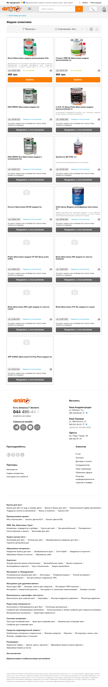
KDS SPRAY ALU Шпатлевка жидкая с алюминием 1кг (25, 158)
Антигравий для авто (15, 540)
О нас (78, 454)
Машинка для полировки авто (71, 621)
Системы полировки (17, 618)
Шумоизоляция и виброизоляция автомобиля (28, 658)
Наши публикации (83, 469)
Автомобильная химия (53, 563)
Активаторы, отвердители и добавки (22, 528)
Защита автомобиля (60, 566)
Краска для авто (15, 505)
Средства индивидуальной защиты (24, 630)
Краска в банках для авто (56, 508)
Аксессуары (45, 575)
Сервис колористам (15, 473)
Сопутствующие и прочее (18, 531)
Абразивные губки (43, 554)
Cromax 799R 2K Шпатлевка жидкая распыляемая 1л (72, 59)
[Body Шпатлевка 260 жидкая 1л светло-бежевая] (78, 246)
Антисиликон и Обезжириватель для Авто (24, 607)
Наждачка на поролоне (80, 551)
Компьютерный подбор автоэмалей (85, 508)
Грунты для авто (48, 528)
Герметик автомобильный (18, 543)
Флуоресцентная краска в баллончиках (23, 563)
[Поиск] (79, 9)
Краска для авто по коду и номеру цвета (24, 508)
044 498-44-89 (27, 411)
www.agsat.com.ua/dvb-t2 (17, 477)
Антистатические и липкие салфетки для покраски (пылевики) (74, 610)
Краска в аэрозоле (74, 563)
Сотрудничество (83, 465)
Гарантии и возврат (84, 482)
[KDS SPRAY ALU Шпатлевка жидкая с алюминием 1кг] (30, 146)
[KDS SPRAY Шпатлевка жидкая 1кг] (30, 96)
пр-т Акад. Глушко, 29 (78, 436)
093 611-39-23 (75, 424)
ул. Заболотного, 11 (77, 421)
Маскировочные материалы (19, 613)
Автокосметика (14, 653)
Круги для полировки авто (44, 621)
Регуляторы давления (90, 598)
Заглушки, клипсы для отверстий (38, 586)
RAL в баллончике (14, 519)
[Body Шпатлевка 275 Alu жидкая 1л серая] (78, 296)
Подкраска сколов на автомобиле (21, 511)
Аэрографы (43, 598)
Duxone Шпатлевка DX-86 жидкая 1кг (25, 207)
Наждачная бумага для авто (19, 551)
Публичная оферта (84, 472)
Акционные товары (15, 645)
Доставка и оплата (84, 461)
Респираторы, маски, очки (86, 633)
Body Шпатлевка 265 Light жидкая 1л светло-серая (29, 308)
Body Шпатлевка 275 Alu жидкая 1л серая (75, 307)
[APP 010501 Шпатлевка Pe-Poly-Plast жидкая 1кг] (30, 346)
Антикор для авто (35, 540)
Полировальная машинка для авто (22, 575)
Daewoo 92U (63, 511)
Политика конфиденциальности (85, 477)
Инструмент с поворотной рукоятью (22, 589)
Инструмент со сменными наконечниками (59, 589)
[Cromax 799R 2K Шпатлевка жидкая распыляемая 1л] (78, 47)
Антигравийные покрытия (18, 566)
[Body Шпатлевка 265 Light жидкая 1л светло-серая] (30, 296)
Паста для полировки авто (18, 621)
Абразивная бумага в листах (19, 648)
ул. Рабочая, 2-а (76, 410)
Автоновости (12, 469)
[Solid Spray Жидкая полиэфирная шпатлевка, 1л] (78, 196)
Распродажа (13, 642)
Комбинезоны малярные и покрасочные (24, 633)
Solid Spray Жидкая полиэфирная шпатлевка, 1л (77, 208)
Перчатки (68, 633)
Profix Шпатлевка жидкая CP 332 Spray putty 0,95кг (28, 258)
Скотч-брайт (61, 551)
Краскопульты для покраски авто (21, 598)
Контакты (80, 458)
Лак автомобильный (66, 528)
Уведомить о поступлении (30, 130)
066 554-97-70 (75, 439)
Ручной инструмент (81, 575)
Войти (85, 3)
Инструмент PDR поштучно (67, 586)
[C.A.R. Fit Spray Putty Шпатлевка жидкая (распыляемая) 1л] (78, 96)
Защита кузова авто (16, 537)
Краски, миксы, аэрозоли (37, 645)
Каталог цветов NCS (34, 519)
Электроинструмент (15, 578)
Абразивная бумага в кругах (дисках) (67, 645)
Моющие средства (53, 633)
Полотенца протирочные (56, 607)
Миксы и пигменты (47, 511)
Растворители (84, 528)
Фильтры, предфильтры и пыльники (22, 636)
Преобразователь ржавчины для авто (62, 540)
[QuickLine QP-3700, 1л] (78, 146)
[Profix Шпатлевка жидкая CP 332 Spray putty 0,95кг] (30, 246)
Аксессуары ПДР (14, 586)
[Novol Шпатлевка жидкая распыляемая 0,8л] (30, 47)
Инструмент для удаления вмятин (23, 583)
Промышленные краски (18, 516)
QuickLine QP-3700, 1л (66, 157)
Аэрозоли (12, 560)
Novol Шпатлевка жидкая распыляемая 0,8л (28, 58)
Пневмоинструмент (61, 575)
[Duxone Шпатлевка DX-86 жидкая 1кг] (30, 196)
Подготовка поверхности (19, 604)
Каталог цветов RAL (54, 519)
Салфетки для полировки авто (20, 624)
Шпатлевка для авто (40, 531)
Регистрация (96, 3)
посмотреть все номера (22, 416)
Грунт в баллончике (40, 566)
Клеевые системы (87, 589)
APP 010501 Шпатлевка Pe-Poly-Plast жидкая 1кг (30, 357)
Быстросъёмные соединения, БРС (42, 578)
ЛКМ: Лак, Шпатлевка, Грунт (20, 525)
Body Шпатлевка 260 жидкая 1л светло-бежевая (74, 258)
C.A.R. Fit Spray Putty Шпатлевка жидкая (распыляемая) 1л (74, 108)
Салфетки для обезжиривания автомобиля (25, 610)
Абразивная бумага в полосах (20, 554)
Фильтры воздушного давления (64, 598)
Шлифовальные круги (43, 551)
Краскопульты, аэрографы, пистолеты (25, 595)
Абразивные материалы (19, 548)
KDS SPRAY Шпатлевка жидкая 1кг (24, 107)
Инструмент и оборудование (21, 572)
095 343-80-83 (75, 413)
